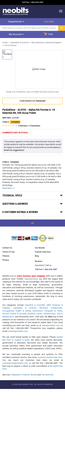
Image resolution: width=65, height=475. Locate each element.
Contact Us (7, 248)
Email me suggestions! (14, 150)
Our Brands (40, 248)
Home (5, 42)
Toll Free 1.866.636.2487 (46, 269)
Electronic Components (50, 308)
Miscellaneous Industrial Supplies (46, 42)
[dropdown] (60, 11)
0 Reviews (23, 126)
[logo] (15, 11)
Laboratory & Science (19, 42)
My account (15, 34)
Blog (37, 256)
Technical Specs (12, 195)
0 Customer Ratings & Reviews (20, 212)
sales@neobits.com (51, 325)
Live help (49, 21)
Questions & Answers (15, 203)
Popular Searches (43, 252)
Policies (5, 256)
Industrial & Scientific (35, 305)
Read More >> (8, 188)
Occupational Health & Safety (16, 311)
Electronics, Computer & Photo (47, 311)
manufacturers (31, 279)
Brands (34, 374)
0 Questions (35, 126)
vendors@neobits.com (18, 331)
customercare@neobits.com (15, 363)
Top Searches (47, 374)
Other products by (32, 101)
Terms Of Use (8, 252)
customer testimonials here (49, 357)
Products (26, 374)
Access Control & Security (14, 313)
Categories (16, 374)
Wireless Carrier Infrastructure (41, 313)
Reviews (38, 261)
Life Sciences (10, 45)
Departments (15, 21)
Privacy (5, 260)
